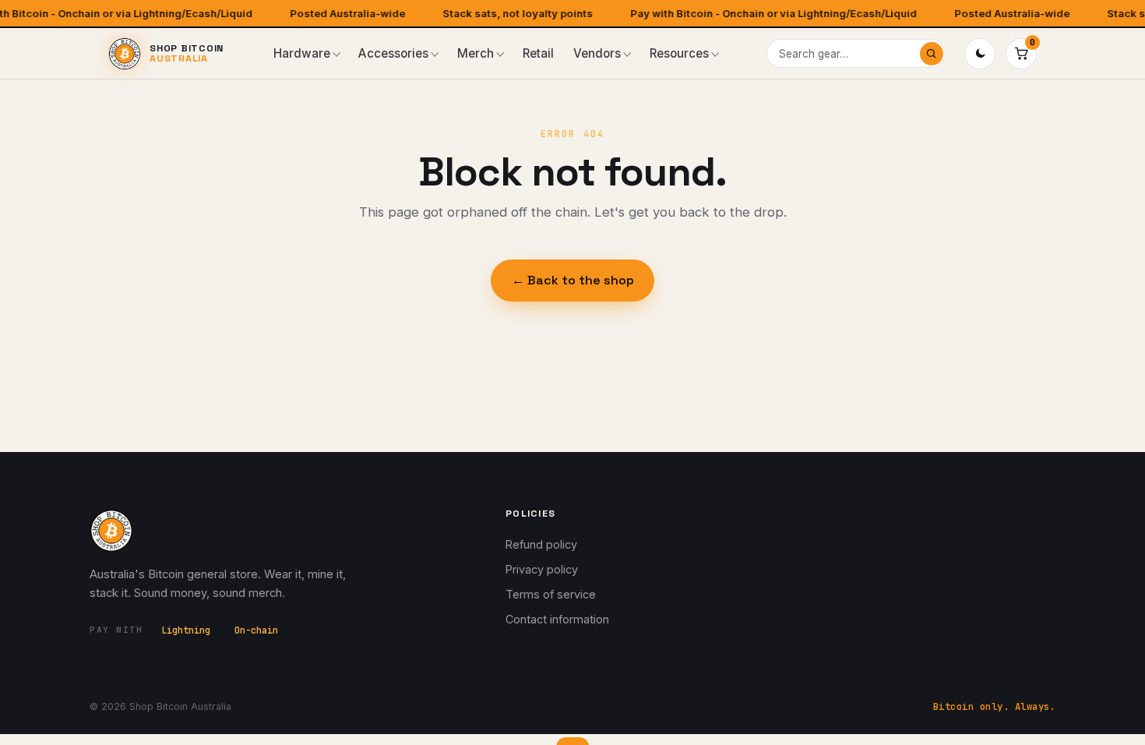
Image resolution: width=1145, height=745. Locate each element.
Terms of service (551, 594)
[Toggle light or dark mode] (979, 53)
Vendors (597, 53)
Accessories (393, 53)
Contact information (557, 619)
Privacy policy (542, 569)
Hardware (301, 53)
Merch (475, 53)
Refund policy (541, 544)
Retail (538, 53)
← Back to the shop (573, 280)
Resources (679, 53)
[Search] (931, 53)
